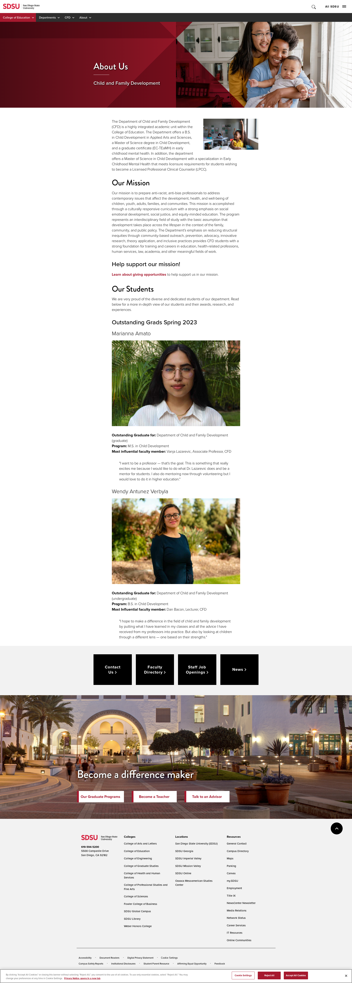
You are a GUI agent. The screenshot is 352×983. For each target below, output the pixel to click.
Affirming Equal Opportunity (191, 963)
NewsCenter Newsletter (241, 903)
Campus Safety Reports (91, 963)
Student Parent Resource (156, 963)
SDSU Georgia (184, 851)
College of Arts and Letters (140, 843)
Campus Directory (238, 851)
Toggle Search (313, 6)
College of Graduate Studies (141, 866)
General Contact (237, 843)
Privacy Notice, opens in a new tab (82, 978)
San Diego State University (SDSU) (196, 843)
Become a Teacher (154, 796)
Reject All (269, 975)
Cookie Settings (169, 957)
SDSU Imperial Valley (188, 858)
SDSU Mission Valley (188, 866)
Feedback (219, 963)
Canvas (231, 873)
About (83, 17)
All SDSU (332, 6)
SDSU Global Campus (137, 911)
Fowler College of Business (140, 904)
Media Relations (236, 910)
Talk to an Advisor (207, 796)
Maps (230, 858)
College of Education (16, 17)
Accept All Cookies (296, 975)
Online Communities (239, 940)
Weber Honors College (138, 926)
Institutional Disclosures (123, 963)
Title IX (231, 896)
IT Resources (234, 933)
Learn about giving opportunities (139, 274)
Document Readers (109, 957)
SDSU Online (183, 873)
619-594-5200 (90, 847)
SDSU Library (132, 919)
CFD (67, 17)
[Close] (346, 976)
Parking (231, 866)
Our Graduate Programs (100, 796)
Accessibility (85, 957)
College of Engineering (138, 858)
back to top (337, 828)
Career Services (236, 925)
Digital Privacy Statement (140, 957)
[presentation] (129, 836)
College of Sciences (136, 896)
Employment (234, 888)
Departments (47, 17)
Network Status (236, 918)
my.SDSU (232, 881)
